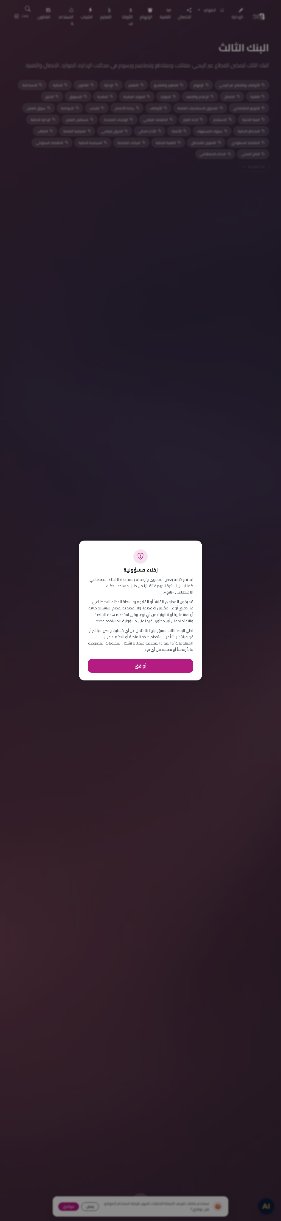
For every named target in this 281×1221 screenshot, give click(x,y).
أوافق (141, 666)
